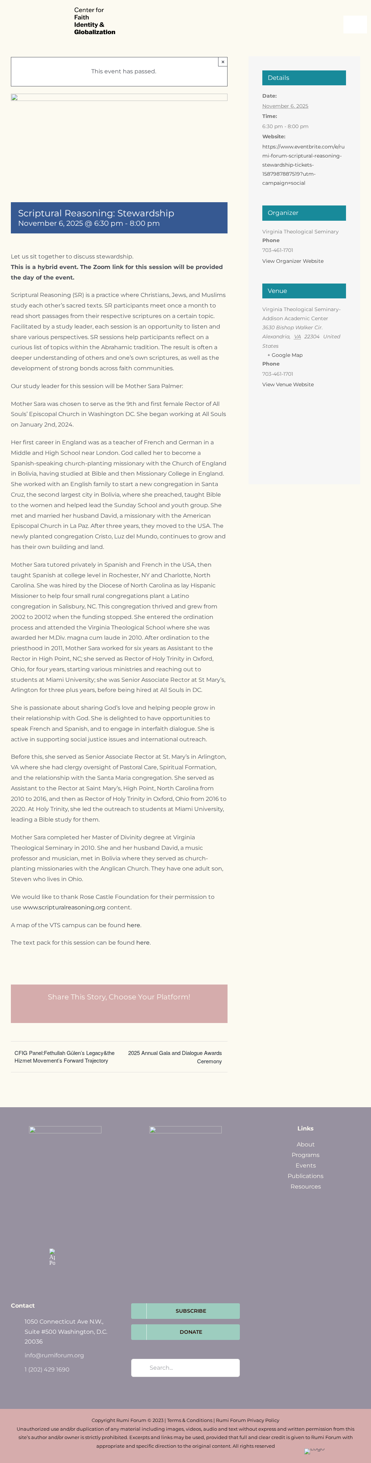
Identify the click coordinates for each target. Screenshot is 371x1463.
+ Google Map (285, 355)
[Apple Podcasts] (52, 1257)
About (306, 1144)
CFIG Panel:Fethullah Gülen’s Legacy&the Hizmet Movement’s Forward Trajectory (64, 1056)
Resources (306, 1186)
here (133, 925)
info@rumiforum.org (54, 1355)
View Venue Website (288, 384)
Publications (306, 1176)
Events (306, 1165)
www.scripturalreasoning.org (65, 907)
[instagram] (52, 1236)
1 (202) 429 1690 (47, 1369)
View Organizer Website (293, 261)
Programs (306, 1155)
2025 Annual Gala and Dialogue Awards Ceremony (175, 1057)
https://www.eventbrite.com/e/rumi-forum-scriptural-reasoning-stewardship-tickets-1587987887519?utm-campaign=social (303, 165)
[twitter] (67, 1221)
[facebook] (52, 1221)
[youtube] (67, 1236)
